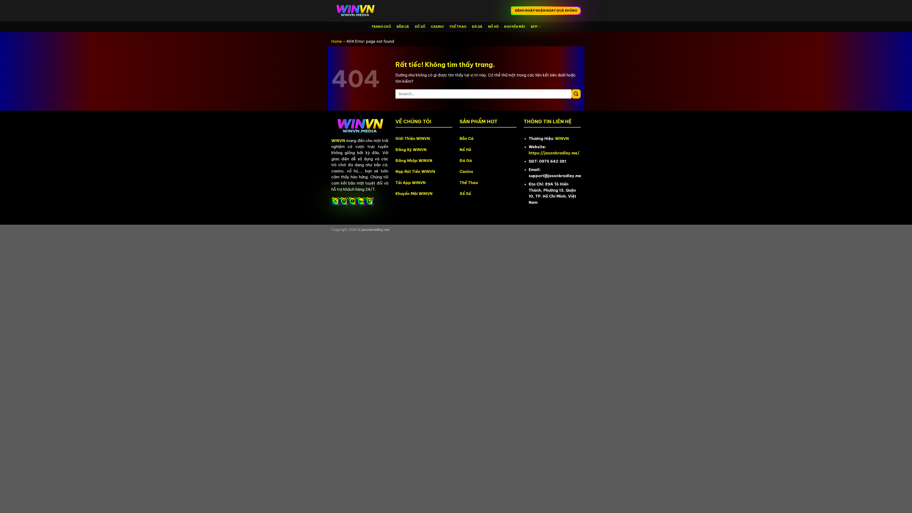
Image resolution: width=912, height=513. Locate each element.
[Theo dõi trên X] (336, 201)
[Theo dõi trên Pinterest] (344, 201)
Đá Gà (477, 26)
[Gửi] (576, 94)
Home (336, 41)
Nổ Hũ (493, 26)
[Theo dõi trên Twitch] (370, 201)
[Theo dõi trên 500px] (361, 201)
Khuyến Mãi (514, 26)
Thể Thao (457, 26)
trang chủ (381, 26)
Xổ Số (420, 26)
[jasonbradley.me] (355, 11)
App (534, 26)
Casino (437, 26)
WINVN (338, 140)
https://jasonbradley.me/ (554, 153)
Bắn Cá (403, 26)
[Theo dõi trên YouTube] (353, 201)
